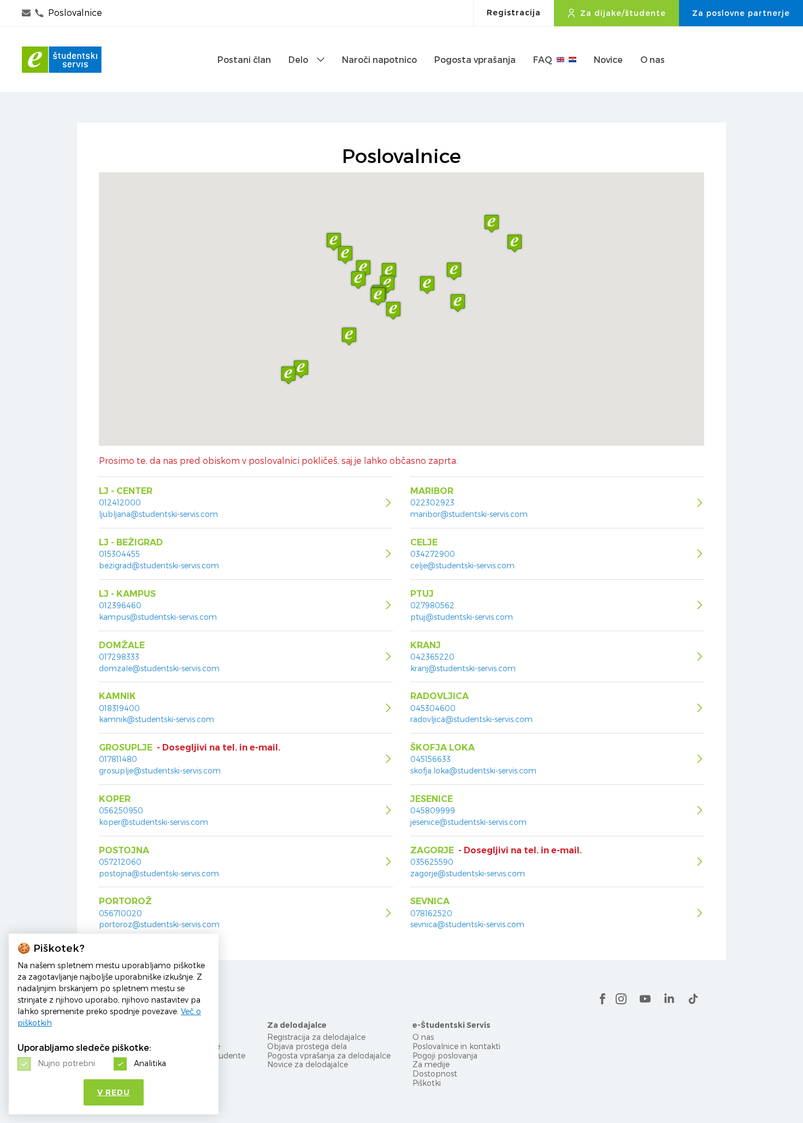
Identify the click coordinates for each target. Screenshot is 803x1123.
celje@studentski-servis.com (462, 565)
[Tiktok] (693, 999)
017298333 (119, 657)
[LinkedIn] (669, 999)
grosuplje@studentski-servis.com (160, 770)
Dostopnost (434, 1073)
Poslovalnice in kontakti (456, 1046)
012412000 (120, 502)
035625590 (431, 862)
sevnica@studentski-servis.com (467, 924)
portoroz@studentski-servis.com (159, 924)
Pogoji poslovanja (444, 1055)
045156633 (430, 759)
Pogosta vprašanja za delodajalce (329, 1055)
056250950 (121, 810)
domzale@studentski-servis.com (159, 668)
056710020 (120, 913)
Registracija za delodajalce (316, 1036)
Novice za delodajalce (307, 1064)
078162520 (431, 913)
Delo (298, 59)
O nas (652, 59)
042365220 (432, 657)
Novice (608, 59)
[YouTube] (645, 999)
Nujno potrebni (66, 1063)
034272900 (432, 554)
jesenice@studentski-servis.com (468, 822)
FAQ (542, 59)
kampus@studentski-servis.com (158, 616)
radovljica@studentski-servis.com (471, 719)
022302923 (432, 502)
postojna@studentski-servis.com (159, 873)
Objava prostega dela (307, 1046)
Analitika (150, 1063)
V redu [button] (113, 1092)
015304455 (119, 554)
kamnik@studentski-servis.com (156, 719)
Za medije (431, 1064)
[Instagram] (621, 999)
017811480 (118, 759)
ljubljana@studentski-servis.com (158, 514)
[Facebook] (602, 999)
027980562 (432, 605)
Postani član (244, 59)
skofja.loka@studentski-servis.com (473, 770)
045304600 (433, 708)
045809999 (432, 810)
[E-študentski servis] (62, 59)
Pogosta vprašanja (475, 59)
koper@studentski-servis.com (153, 822)
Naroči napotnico (379, 59)
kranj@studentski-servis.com (463, 668)
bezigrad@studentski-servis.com (159, 565)
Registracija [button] (514, 13)
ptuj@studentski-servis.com (461, 616)
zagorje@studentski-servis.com (467, 873)
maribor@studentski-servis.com (469, 514)
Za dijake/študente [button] (623, 13)
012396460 (120, 605)
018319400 (119, 708)
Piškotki (426, 1082)
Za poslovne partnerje (741, 13)
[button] (389, 271)
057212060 (120, 862)
